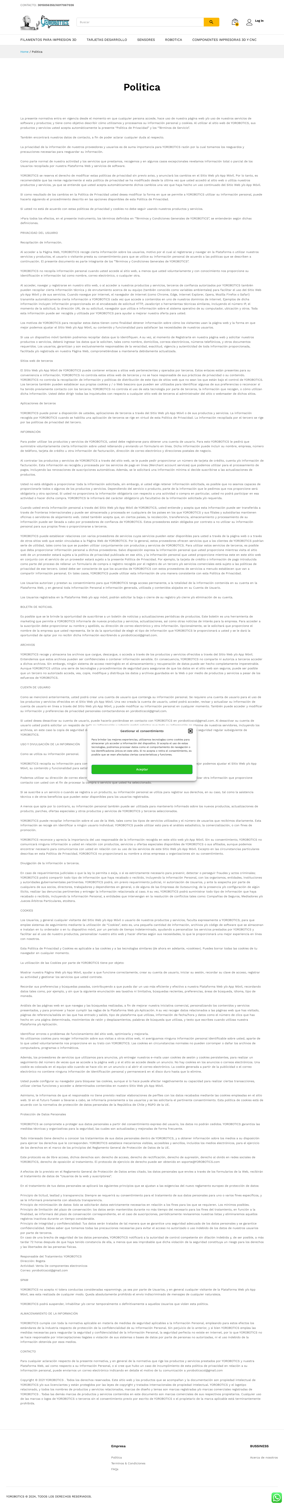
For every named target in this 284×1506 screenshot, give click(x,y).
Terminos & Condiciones (128, 1463)
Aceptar (142, 769)
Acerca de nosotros (264, 1457)
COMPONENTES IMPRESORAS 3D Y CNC (224, 39)
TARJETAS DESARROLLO (107, 39)
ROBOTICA (173, 39)
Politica (116, 1457)
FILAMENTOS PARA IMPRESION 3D (48, 39)
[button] (190, 731)
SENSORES (146, 39)
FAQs (114, 1469)
